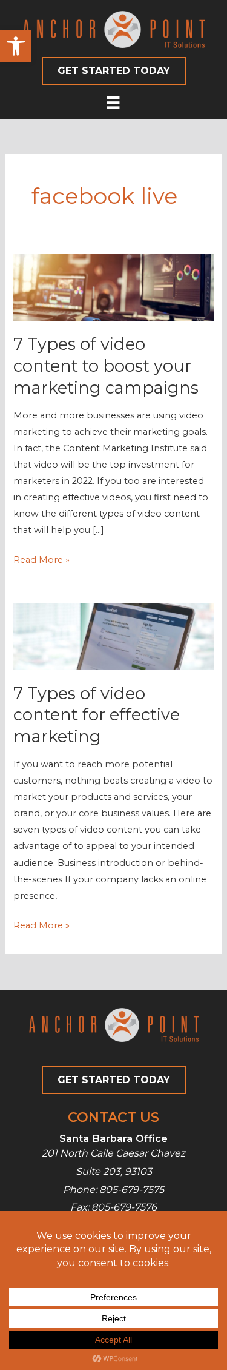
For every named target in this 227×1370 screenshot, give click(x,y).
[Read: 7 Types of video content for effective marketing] (113, 635)
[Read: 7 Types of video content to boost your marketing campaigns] (113, 286)
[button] (15, 46)
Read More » (41, 561)
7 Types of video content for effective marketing (96, 715)
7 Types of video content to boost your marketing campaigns (106, 365)
